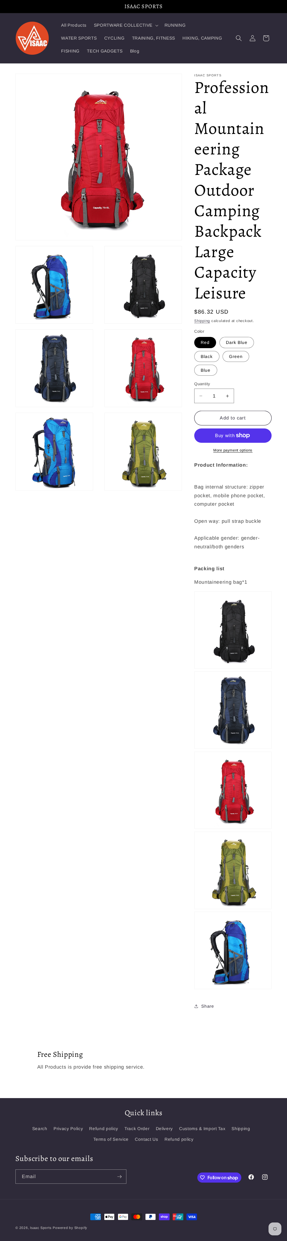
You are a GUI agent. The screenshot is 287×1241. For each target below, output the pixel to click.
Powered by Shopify (70, 1228)
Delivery (164, 1128)
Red (205, 342)
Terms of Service (111, 1139)
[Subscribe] (119, 1176)
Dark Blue (237, 342)
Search (39, 1128)
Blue (205, 370)
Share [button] (207, 1006)
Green (236, 356)
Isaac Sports (40, 1228)
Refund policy (103, 1128)
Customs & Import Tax (202, 1128)
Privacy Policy (68, 1128)
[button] (125, 25)
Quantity (202, 384)
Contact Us (146, 1139)
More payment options (233, 450)
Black (207, 356)
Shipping (202, 321)
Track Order (136, 1128)
